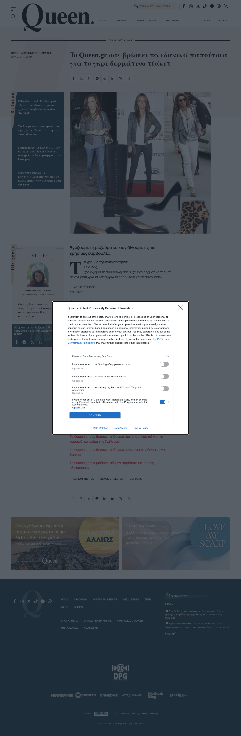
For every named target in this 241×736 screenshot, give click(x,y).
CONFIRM (95, 415)
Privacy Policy (140, 427)
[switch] (164, 364)
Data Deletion (100, 427)
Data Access (120, 427)
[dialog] (120, 368)
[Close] (181, 308)
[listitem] (120, 356)
